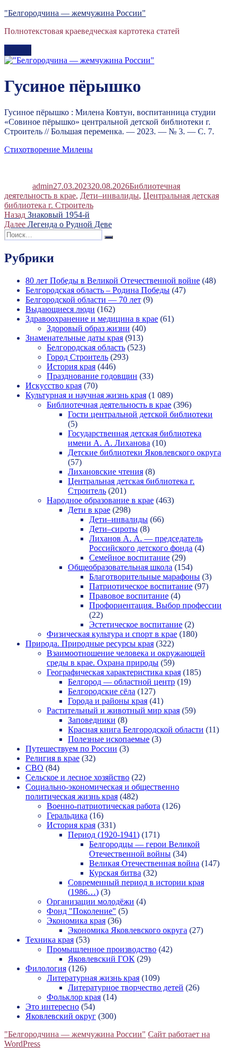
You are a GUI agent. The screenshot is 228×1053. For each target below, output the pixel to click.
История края (71, 366)
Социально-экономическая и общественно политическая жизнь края (102, 791)
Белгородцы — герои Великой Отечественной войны (144, 849)
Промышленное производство (101, 949)
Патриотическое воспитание (140, 586)
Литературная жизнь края (93, 977)
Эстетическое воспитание (135, 624)
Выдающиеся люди (60, 309)
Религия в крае (52, 758)
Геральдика (67, 815)
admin (42, 186)
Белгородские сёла (101, 691)
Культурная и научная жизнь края (85, 395)
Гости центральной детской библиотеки (140, 414)
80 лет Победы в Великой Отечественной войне (112, 280)
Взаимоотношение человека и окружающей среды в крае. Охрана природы (126, 658)
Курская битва (115, 872)
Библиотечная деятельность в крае (109, 404)
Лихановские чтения (105, 471)
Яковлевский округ (60, 1016)
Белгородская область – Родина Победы (97, 290)
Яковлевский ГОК (101, 958)
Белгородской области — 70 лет (83, 299)
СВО (34, 767)
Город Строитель (77, 356)
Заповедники (92, 719)
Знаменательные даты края (74, 337)
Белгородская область (86, 347)
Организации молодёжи (90, 901)
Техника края (49, 939)
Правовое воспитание (129, 595)
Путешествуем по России (71, 748)
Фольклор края (74, 997)
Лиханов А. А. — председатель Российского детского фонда (146, 543)
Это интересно (52, 1006)
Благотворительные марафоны (144, 576)
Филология (45, 968)
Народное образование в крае (100, 500)
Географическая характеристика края (114, 672)
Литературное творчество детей (125, 987)
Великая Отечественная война (144, 863)
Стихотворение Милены (48, 149)
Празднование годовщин (92, 376)
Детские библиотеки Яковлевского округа (144, 452)
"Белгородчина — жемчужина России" (75, 13)
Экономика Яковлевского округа (127, 930)
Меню (17, 50)
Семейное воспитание (129, 557)
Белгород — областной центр (121, 681)
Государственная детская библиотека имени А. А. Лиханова (134, 438)
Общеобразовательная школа (120, 567)
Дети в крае (89, 509)
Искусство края (53, 385)
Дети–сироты (113, 528)
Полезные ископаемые (109, 739)
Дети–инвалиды (109, 195)
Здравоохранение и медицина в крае (91, 318)
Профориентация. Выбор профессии (155, 605)
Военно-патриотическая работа (103, 805)
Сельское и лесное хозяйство (77, 777)
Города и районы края (107, 700)
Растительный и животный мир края (113, 710)
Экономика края (76, 920)
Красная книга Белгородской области (136, 729)
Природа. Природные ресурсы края (89, 643)
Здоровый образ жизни (88, 328)
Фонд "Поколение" (81, 911)
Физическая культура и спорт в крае (112, 633)
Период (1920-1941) (103, 834)
